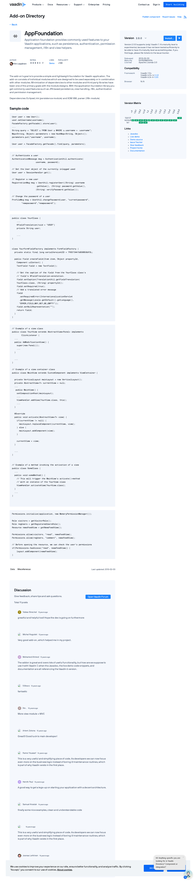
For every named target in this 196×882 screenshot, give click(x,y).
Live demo (135, 137)
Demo (52, 63)
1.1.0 (157, 75)
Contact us (144, 4)
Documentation (137, 151)
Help (179, 17)
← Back (13, 25)
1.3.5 (156, 77)
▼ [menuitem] (179, 38)
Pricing (106, 4)
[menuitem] (170, 38)
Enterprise (93, 4)
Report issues (168, 17)
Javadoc (134, 134)
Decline (154, 868)
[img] (11, 64)
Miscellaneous (24, 569)
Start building (175, 5)
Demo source (136, 140)
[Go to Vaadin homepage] (17, 4)
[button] (139, 38)
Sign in (156, 4)
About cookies (64, 870)
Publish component (151, 17)
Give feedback (137, 145)
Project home (136, 148)
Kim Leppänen (20, 64)
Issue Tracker (136, 142)
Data (12, 569)
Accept (176, 868)
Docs (50, 4)
